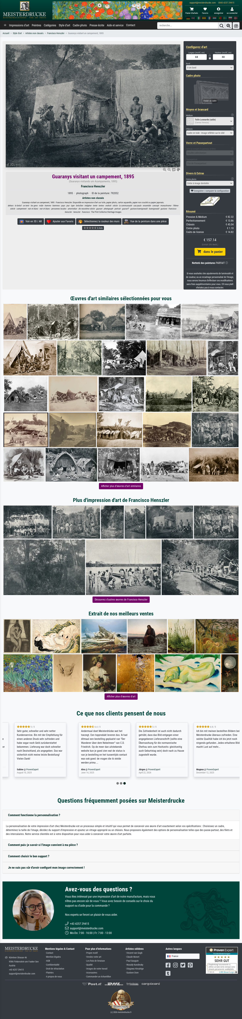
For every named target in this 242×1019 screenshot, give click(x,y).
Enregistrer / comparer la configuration (211, 191)
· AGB (47, 960)
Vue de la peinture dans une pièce (147, 221)
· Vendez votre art (93, 956)
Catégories (50, 25)
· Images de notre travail (96, 968)
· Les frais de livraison (95, 960)
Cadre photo (80, 25)
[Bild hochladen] (236, 25)
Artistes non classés (34, 33)
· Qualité (89, 964)
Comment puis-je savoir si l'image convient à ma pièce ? (43, 845)
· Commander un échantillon (98, 976)
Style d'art (64, 25)
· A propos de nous (53, 976)
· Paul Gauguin (132, 960)
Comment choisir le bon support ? (28, 856)
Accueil (6, 33)
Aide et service (115, 25)
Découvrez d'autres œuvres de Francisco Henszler (121, 599)
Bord (188, 63)
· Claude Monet (132, 956)
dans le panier (212, 252)
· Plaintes (49, 972)
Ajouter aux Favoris (62, 221)
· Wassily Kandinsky (134, 964)
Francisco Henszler (55, 33)
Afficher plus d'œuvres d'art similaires (121, 486)
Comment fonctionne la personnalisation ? (34, 815)
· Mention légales (53, 956)
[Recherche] (221, 25)
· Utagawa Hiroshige (134, 968)
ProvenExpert (24, 769)
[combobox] (210, 67)
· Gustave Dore (132, 972)
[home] (5, 25)
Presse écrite (97, 25)
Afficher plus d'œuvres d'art (121, 696)
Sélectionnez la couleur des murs (100, 221)
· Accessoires (91, 972)
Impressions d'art (19, 25)
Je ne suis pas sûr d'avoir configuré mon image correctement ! (46, 867)
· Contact (49, 953)
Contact (130, 25)
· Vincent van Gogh (133, 953)
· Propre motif (91, 953)
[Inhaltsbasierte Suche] (228, 25)
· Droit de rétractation (54, 968)
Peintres (36, 25)
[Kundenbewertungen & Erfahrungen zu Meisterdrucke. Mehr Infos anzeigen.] (222, 960)
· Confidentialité (52, 964)
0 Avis (100, 228)
